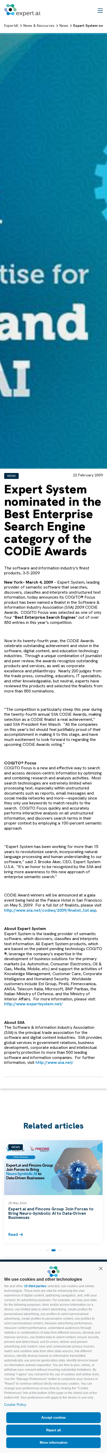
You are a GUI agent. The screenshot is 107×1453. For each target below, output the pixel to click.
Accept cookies (53, 1417)
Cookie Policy (15, 1404)
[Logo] (22, 10)
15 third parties (35, 1286)
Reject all (53, 1430)
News (11, 476)
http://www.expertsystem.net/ (33, 1004)
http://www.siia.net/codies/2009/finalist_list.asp (50, 910)
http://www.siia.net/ (54, 1062)
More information (54, 1442)
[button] (101, 1268)
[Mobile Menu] (100, 10)
